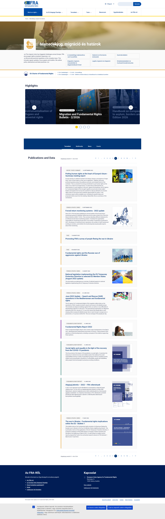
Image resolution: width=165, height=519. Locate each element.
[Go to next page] (132, 158)
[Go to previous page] (98, 158)
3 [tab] (84, 127)
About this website (106, 499)
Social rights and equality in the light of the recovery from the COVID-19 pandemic (86, 349)
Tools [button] (88, 12)
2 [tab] (80, 127)
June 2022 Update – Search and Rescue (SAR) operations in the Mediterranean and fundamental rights (85, 298)
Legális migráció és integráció (101, 61)
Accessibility (137, 499)
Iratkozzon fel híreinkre (34, 489)
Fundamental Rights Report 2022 (78, 327)
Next (131, 107)
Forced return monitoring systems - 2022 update (84, 211)
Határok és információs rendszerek (99, 56)
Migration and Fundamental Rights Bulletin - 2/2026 (80, 116)
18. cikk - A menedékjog (76, 72)
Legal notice (115, 499)
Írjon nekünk (87, 485)
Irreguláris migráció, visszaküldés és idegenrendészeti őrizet (74, 63)
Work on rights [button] (32, 12)
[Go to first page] (95, 158)
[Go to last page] (135, 158)
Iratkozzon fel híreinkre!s (91, 488)
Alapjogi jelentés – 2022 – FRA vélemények (82, 385)
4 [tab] (88, 127)
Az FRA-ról (134, 12)
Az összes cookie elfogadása (96, 507)
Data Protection (128, 499)
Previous (34, 107)
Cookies (121, 499)
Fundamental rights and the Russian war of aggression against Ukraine (82, 254)
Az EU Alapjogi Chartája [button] (53, 12)
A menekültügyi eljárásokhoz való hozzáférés (76, 56)
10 (127, 158)
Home (26, 18)
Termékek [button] (74, 12)
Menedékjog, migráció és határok (37, 18)
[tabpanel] (82, 106)
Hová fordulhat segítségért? (35, 485)
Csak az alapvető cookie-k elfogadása (120, 507)
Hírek (28, 487)
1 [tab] (76, 127)
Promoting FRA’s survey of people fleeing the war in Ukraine (89, 239)
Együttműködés (118, 12)
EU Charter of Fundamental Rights (41, 73)
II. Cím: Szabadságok (63, 72)
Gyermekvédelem (122, 55)
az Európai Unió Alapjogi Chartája (37, 482)
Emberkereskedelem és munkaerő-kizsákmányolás (125, 62)
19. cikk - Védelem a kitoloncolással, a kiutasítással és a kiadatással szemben (89, 74)
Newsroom (102, 12)
